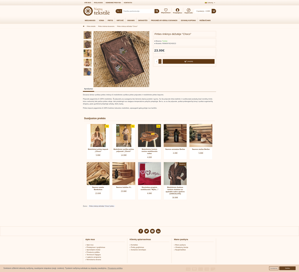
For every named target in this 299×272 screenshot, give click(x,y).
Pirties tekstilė (91, 26)
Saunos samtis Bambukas (98, 188)
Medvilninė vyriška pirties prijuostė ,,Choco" (124, 150)
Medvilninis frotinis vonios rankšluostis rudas (149, 151)
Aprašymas (88, 89)
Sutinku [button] (287, 268)
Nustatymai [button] (273, 268)
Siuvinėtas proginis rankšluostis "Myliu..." (149, 188)
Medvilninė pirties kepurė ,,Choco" (98, 150)
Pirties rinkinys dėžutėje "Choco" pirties (101, 206)
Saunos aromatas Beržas (175, 149)
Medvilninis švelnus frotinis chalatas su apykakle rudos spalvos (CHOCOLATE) (175, 190)
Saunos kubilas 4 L (123, 187)
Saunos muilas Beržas (201, 149)
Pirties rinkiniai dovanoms (106, 26)
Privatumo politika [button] (115, 268)
